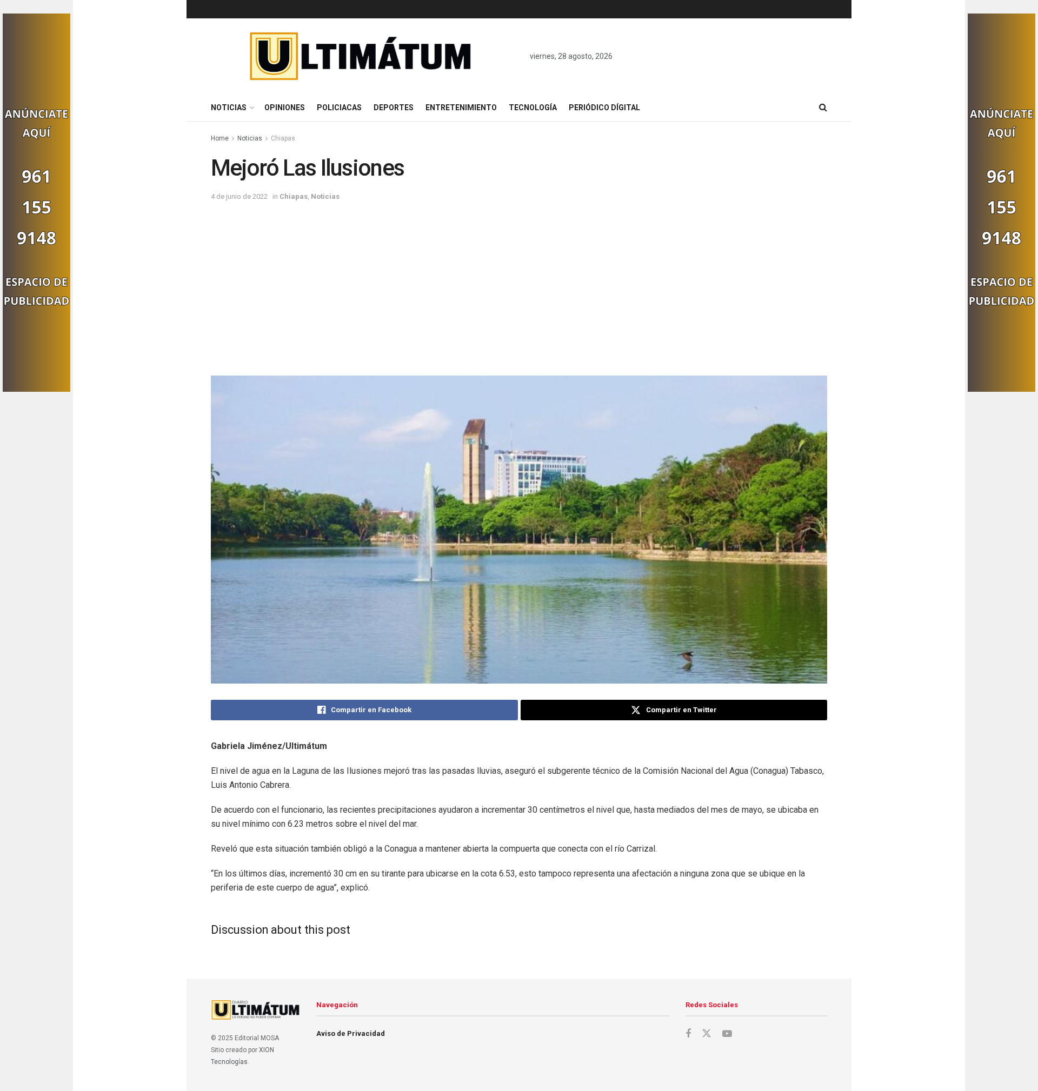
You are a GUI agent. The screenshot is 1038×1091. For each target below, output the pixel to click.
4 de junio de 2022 (239, 196)
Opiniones (284, 107)
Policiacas (339, 107)
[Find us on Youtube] (727, 1034)
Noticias (229, 107)
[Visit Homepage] (361, 56)
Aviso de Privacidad (350, 1033)
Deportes (394, 107)
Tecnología (533, 107)
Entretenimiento (461, 107)
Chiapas (283, 138)
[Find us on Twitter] (706, 1033)
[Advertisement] (519, 283)
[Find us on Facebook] (688, 1034)
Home (220, 138)
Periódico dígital (604, 107)
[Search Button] (823, 107)
